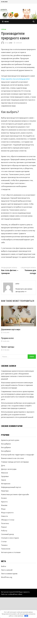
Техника (4, 545)
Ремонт (4, 527)
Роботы (4, 530)
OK (26, 616)
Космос (4, 498)
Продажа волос (7, 338)
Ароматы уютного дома (10, 440)
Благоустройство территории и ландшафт (17, 454)
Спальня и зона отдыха (10, 538)
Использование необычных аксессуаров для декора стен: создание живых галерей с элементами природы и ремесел (18, 405)
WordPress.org (6, 577)
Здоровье (5, 476)
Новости (4, 516)
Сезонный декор (7, 534)
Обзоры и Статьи (7, 520)
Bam (20, 594)
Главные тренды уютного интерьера (15, 462)
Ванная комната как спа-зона (12, 458)
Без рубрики (6, 444)
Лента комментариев (9, 573)
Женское (4, 473)
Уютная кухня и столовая (10, 552)
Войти (3, 566)
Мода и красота (7, 512)
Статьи (3, 29)
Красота (4, 502)
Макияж (4, 505)
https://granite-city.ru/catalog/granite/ (15, 79)
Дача (3, 465)
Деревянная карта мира (10, 329)
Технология (5, 549)
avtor (10, 43)
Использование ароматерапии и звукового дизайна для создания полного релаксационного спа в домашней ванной (17, 414)
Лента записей (6, 570)
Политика (5, 523)
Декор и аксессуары (8, 469)
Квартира (4, 491)
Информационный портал (11, 487)
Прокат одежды (7, 347)
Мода (3, 509)
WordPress (13, 594)
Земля (3, 480)
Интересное (5, 483)
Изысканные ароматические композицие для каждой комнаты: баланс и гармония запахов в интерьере (17, 385)
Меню (6, 21)
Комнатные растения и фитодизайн (15, 494)
